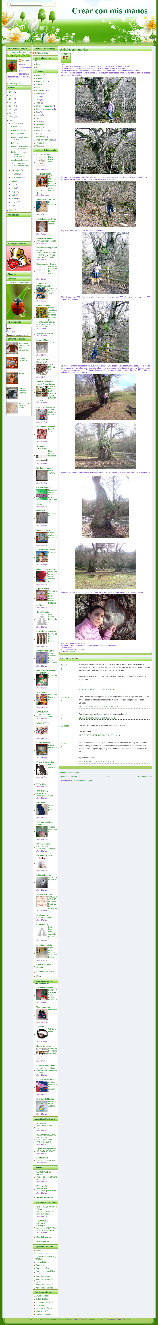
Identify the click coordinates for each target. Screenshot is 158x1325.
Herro (128, 1319)
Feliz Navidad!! (17, 134)
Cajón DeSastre (43, 844)
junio (14, 188)
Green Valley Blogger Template (59, 1319)
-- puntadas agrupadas (46, 1149)
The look (40, 1027)
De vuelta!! (52, 1010)
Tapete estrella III (23, 359)
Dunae (38, 67)
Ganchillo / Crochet (43, 106)
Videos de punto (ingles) (45, 1288)
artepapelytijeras (43, 875)
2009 (11, 117)
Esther (25, 60)
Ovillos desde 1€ (42, 1299)
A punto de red (42, 589)
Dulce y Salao (42, 1186)
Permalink (82, 650)
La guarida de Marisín (45, 550)
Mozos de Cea (42, 1242)
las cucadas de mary (45, 427)
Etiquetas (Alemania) (44, 1314)
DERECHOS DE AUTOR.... (52, 1103)
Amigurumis (40, 81)
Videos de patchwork (44, 1285)
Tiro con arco (40, 143)
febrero (15, 202)
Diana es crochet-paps (46, 569)
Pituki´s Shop (42, 53)
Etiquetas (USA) (42, 1311)
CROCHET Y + (42, 723)
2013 (11, 103)
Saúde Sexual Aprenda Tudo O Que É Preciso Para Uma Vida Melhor (46, 255)
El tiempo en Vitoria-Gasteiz (18, 282)
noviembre (16, 170)
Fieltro (38, 97)
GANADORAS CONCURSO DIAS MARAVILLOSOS (44, 1139)
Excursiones (40, 91)
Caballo (14, 127)
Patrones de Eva (42, 1268)
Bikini (21, 373)
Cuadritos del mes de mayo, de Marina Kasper (52, 952)
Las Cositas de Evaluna (46, 1080)
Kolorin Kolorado (43, 1237)
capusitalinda (42, 924)
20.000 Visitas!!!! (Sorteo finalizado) (20, 165)
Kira (37, 112)
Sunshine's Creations (45, 199)
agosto (15, 181)
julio (14, 184)
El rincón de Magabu (45, 1099)
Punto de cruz (41, 131)
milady (64, 665)
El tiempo (12, 279)
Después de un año (44, 796)
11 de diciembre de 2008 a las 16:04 (99, 707)
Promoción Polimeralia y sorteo (52, 1051)
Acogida (38, 78)
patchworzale (42, 1158)
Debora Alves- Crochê (46, 264)
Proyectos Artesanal (45, 407)
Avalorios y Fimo (42, 1296)
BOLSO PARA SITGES (45, 1151)
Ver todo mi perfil (13, 84)
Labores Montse (43, 340)
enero (14, 206)
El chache (65, 697)
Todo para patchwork (44, 1302)
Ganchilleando (42, 612)
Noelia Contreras (43, 1046)
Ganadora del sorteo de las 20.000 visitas (21, 147)
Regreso (52, 552)
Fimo (37, 100)
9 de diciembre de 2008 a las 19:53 (99, 689)
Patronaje (39, 1265)
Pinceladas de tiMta (45, 238)
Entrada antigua (145, 777)
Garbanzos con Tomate (46, 241)
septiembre (16, 177)
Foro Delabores (42, 1262)
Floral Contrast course (51, 159)
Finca (37, 103)
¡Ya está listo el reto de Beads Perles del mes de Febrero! (46, 1070)
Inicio (108, 777)
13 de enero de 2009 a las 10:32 (97, 762)
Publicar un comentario (69, 773)
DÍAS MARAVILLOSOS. (46, 1135)
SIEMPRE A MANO (44, 333)
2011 (11, 110)
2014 (11, 99)
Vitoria (38, 146)
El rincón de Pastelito (45, 1066)
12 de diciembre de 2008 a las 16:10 (99, 735)
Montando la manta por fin (52, 697)
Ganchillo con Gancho (46, 651)
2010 (11, 113)
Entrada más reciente (68, 777)
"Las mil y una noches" (45, 1160)
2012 (11, 106)
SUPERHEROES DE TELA (52, 290)
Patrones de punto (43, 1276)
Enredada (40, 803)
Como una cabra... (19, 130)
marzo (14, 199)
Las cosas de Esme (45, 972)
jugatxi (64, 743)
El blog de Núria (43, 743)
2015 (11, 95)
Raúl (37, 134)
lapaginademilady (44, 945)
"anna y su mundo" (44, 894)
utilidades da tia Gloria (46, 219)
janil (62, 715)
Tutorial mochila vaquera (22, 390)
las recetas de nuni (44, 1197)
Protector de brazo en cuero (24, 405)
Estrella (14, 143)
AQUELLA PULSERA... (52, 879)
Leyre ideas (40, 1305)
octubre (15, 174)
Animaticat (41, 692)
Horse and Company (44, 109)
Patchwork (39, 124)
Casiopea (65, 726)
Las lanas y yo (42, 915)
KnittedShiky (42, 712)
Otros (37, 121)
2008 (11, 120)
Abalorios (39, 75)
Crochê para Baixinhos (46, 631)
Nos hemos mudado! (52, 453)
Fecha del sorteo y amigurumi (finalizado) (19, 154)
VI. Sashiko (41, 784)
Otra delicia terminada (52, 616)
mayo (14, 192)
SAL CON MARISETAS (52, 366)
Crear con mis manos (110, 10)
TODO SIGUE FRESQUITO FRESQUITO (42, 1223)
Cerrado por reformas (45, 918)
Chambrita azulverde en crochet (52, 535)
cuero (37, 87)
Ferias (38, 94)
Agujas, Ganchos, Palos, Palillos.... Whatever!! (52, 658)
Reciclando (40, 137)
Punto (37, 127)
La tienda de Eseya (43, 1308)
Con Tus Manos (43, 154)
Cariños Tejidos (43, 487)
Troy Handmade (43, 1007)
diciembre (16, 123)
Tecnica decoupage (52, 829)
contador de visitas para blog (18, 52)
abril (14, 195)
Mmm (38, 976)
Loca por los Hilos (44, 855)
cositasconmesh (43, 174)
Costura (38, 84)
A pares (51, 343)
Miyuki (38, 115)
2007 (11, 210)
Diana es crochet (43, 530)
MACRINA (40, 511)
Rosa (37, 64)
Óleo (37, 118)
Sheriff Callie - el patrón (52, 412)
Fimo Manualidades (44, 988)
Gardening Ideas (96, 1319)
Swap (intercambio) (43, 140)
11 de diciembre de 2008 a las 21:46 (99, 718)
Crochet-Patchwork (43, 1254)
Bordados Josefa (44, 468)
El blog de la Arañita (45, 762)
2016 (11, 92)
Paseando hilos (43, 305)
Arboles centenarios (19, 160)
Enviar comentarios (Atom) (82, 781)
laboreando (41, 1123)
